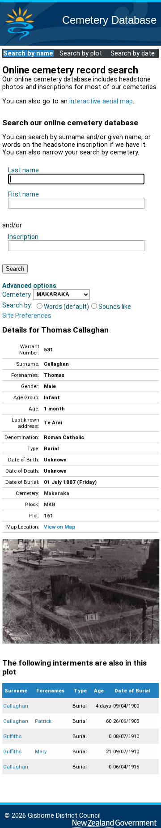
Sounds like (114, 306)
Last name (23, 170)
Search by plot (80, 53)
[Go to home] (19, 40)
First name (23, 194)
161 (48, 515)
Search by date (132, 53)
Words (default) (66, 306)
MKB (49, 504)
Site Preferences (26, 315)
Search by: (17, 305)
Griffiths (12, 736)
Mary (41, 751)
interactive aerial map (101, 101)
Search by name (28, 53)
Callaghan (15, 706)
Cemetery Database (109, 20)
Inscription (23, 236)
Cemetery (16, 294)
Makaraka (56, 493)
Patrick (43, 721)
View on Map (59, 527)
